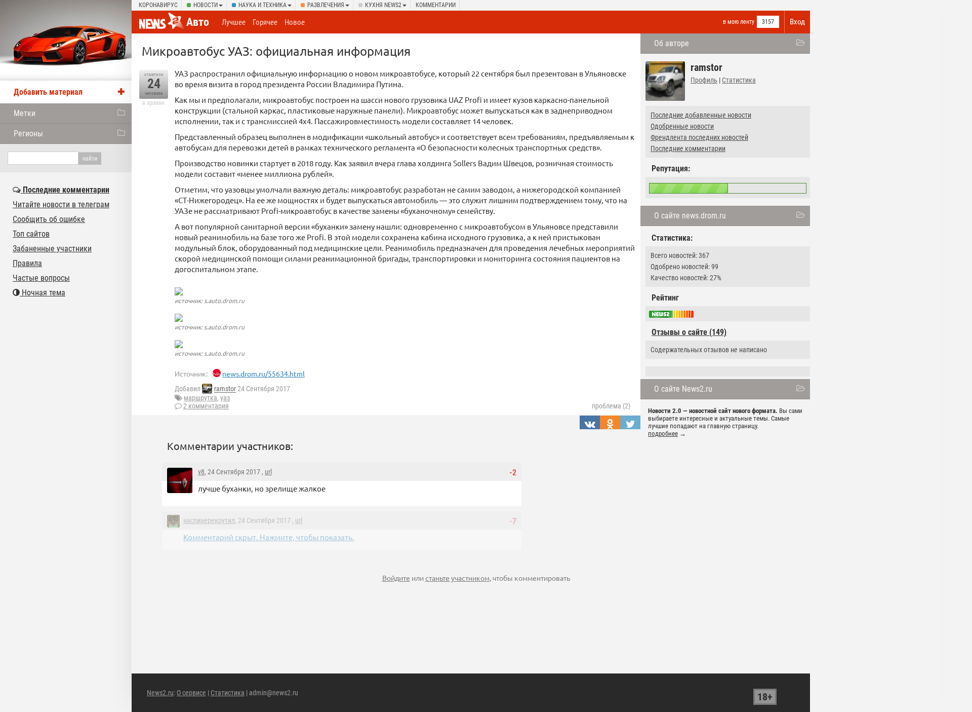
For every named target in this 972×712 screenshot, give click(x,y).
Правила (27, 263)
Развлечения (325, 5)
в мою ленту (738, 21)
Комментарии (436, 5)
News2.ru (160, 693)
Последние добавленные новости (701, 115)
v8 (201, 472)
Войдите (396, 577)
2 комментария (206, 406)
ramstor (225, 389)
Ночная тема (42, 292)
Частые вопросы (41, 278)
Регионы (28, 133)
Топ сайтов (31, 234)
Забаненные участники (52, 248)
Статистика (739, 80)
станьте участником (457, 577)
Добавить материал (48, 92)
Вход (797, 21)
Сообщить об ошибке (49, 219)
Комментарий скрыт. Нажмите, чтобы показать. (268, 537)
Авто (197, 22)
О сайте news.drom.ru (690, 215)
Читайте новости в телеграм (61, 204)
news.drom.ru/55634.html (263, 373)
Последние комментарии (688, 148)
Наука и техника (262, 5)
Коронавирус (158, 5)
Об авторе (671, 43)
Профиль (704, 80)
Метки (24, 113)
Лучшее (234, 22)
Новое (295, 22)
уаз (225, 398)
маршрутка (200, 398)
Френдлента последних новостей (699, 137)
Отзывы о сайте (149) (689, 332)
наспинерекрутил (209, 520)
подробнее (663, 433)
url (268, 472)
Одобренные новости (682, 126)
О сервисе (191, 693)
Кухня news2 (383, 5)
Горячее (265, 22)
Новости (205, 5)
